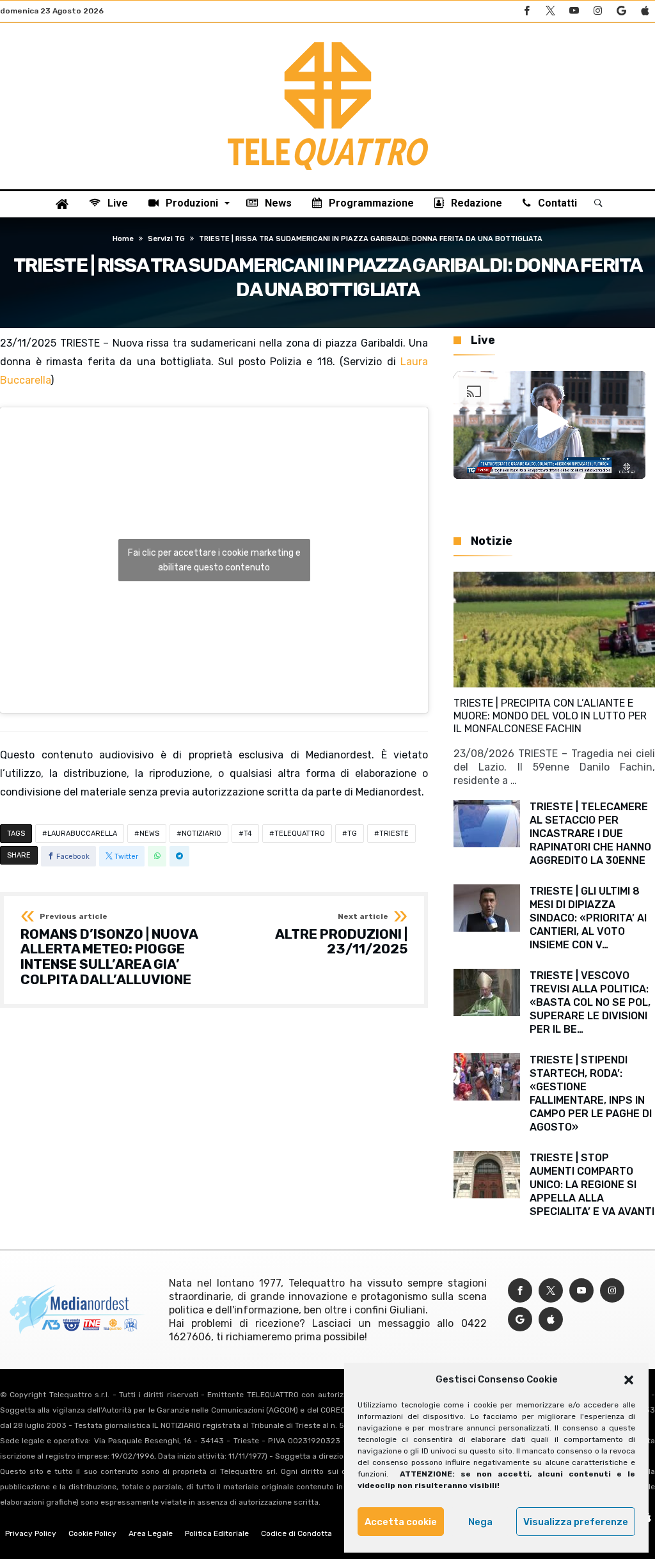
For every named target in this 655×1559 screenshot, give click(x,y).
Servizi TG (166, 239)
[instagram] (597, 11)
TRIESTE (394, 833)
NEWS (149, 833)
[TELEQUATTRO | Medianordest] (328, 42)
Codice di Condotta (296, 1533)
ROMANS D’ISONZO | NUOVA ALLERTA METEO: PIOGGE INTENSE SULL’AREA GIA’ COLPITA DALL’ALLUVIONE (109, 950)
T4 (248, 833)
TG (352, 833)
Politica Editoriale (217, 1533)
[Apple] (645, 11)
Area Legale (151, 1533)
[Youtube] (574, 11)
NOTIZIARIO (201, 833)
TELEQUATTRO (299, 833)
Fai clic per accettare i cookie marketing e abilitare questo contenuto (214, 560)
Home (123, 239)
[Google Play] (621, 11)
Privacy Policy (30, 1533)
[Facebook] (526, 11)
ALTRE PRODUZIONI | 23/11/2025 (341, 935)
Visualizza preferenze (575, 1522)
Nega (480, 1522)
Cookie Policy (92, 1533)
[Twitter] (550, 11)
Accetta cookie (401, 1522)
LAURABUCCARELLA (82, 833)
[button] (628, 1380)
